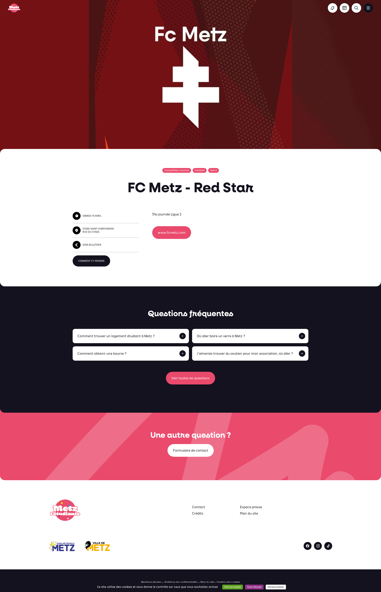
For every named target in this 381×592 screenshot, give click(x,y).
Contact (198, 507)
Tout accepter (232, 586)
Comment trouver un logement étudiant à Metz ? (116, 336)
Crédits (197, 513)
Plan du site (249, 513)
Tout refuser (254, 586)
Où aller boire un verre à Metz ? (221, 336)
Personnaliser (276, 586)
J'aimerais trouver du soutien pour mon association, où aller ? (245, 353)
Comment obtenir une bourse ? (101, 353)
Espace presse (251, 507)
